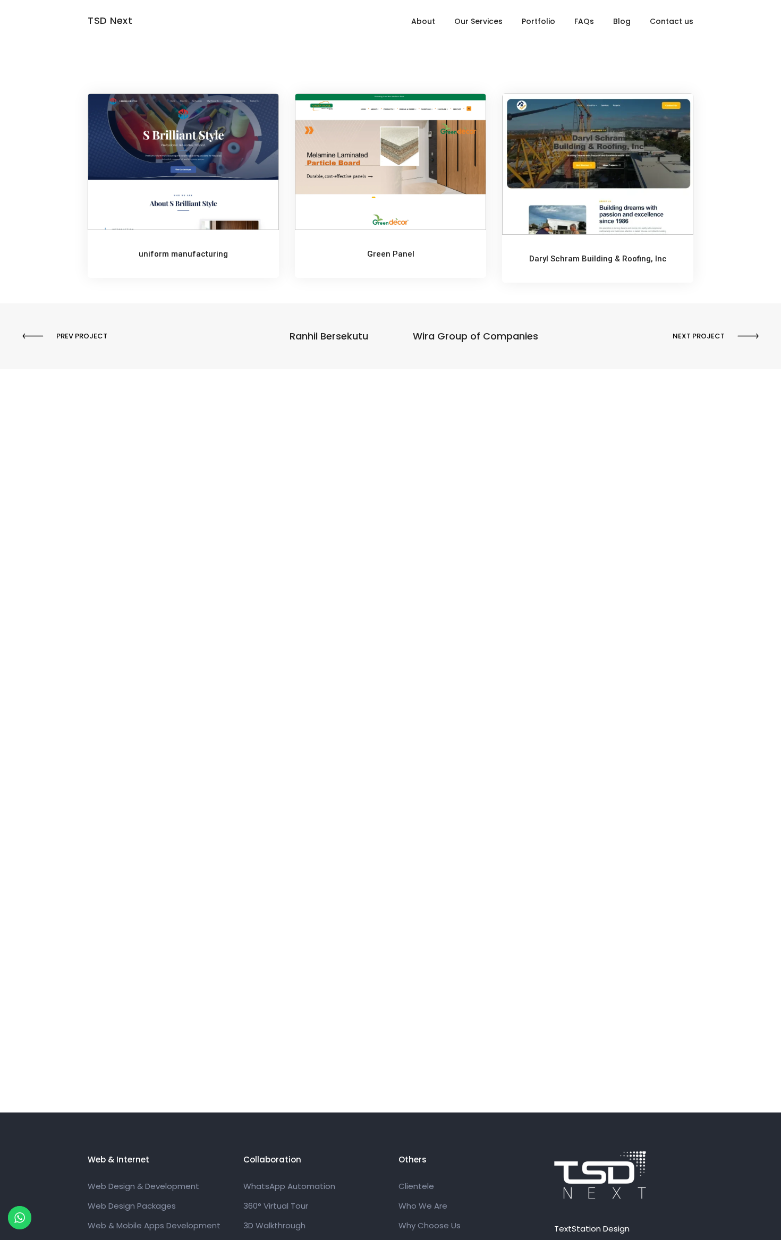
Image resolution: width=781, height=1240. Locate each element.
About (423, 21)
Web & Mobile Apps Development (154, 1225)
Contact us (671, 21)
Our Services (478, 21)
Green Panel (390, 254)
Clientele (416, 1186)
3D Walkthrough (274, 1225)
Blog (622, 21)
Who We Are (422, 1205)
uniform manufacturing (183, 254)
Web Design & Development (143, 1186)
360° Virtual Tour (275, 1205)
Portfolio (538, 21)
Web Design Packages (132, 1205)
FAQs (584, 21)
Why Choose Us (429, 1225)
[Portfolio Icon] (183, 170)
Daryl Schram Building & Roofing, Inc (598, 259)
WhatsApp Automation (289, 1186)
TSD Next (110, 20)
